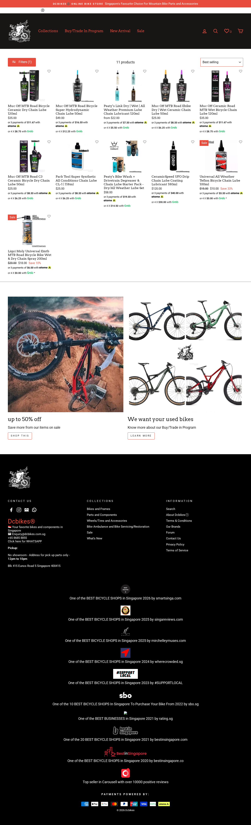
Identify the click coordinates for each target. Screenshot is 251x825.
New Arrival (120, 31)
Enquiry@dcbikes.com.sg (28, 534)
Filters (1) (25, 62)
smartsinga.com (168, 598)
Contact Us (119, 10)
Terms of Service (165, 10)
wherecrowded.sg (169, 662)
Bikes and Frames (98, 509)
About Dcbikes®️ (33, 10)
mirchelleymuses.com (168, 641)
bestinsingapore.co (169, 761)
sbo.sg (193, 704)
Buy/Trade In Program (84, 31)
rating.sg (166, 718)
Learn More (141, 435)
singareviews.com (169, 619)
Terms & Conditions (62, 10)
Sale (140, 31)
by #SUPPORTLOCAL (166, 683)
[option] (125, 3)
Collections (48, 31)
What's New (94, 538)
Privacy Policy (140, 10)
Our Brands (87, 10)
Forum (103, 10)
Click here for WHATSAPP (25, 541)
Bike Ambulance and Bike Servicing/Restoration (118, 526)
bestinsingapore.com (171, 739)
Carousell (109, 782)
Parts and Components (102, 515)
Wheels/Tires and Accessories (107, 521)
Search (12, 10)
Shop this (20, 435)
